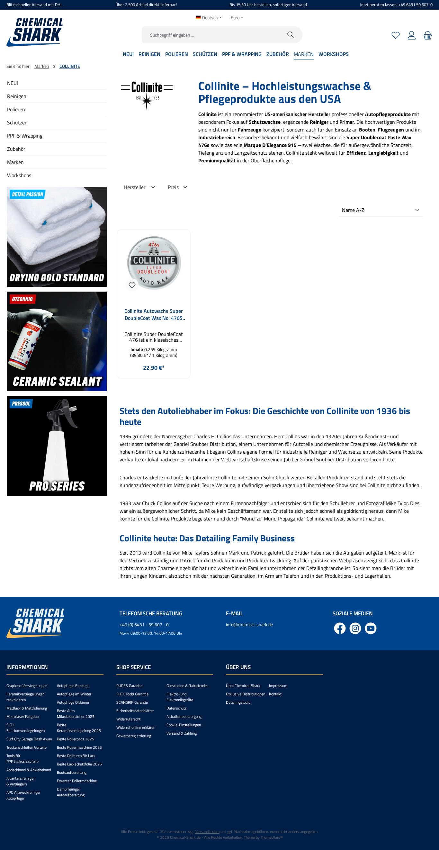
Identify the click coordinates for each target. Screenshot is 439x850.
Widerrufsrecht (128, 719)
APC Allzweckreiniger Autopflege (23, 795)
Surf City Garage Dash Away (29, 739)
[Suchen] (290, 34)
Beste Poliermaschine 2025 (79, 747)
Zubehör (16, 149)
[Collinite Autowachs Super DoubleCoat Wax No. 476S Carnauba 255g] (153, 265)
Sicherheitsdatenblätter (135, 711)
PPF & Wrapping (24, 136)
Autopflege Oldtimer (73, 702)
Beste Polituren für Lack (76, 756)
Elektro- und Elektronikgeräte (179, 697)
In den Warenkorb (154, 383)
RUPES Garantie (129, 686)
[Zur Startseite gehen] (34, 32)
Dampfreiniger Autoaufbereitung (71, 792)
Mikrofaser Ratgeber (23, 716)
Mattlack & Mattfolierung (26, 708)
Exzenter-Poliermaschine (77, 781)
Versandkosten (207, 831)
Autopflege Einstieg (72, 686)
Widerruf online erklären (135, 727)
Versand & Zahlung (181, 733)
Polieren (16, 109)
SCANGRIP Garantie (132, 702)
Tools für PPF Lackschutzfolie (22, 758)
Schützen (17, 122)
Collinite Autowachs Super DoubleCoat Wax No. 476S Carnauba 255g (153, 314)
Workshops (19, 175)
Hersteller (135, 187)
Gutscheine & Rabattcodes (187, 686)
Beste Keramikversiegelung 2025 (79, 728)
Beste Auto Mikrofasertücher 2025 (75, 713)
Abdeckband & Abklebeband (28, 770)
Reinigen (16, 96)
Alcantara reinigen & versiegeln (20, 781)
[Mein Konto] (411, 35)
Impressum (278, 686)
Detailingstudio (238, 702)
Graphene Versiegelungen (26, 686)
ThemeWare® (272, 837)
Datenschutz (176, 708)
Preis (174, 187)
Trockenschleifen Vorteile (26, 747)
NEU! (12, 83)
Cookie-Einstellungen (183, 725)
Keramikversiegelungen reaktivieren (25, 697)
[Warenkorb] (427, 35)
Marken (15, 162)
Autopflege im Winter (74, 694)
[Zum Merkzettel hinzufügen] (132, 284)
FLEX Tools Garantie (132, 694)
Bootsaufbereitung (71, 772)
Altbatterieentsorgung (184, 716)
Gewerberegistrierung (133, 736)
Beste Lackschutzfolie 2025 (79, 764)
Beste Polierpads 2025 (75, 739)
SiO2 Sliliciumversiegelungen (25, 728)
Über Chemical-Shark (243, 686)
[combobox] (210, 34)
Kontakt (275, 694)
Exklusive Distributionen (245, 694)
